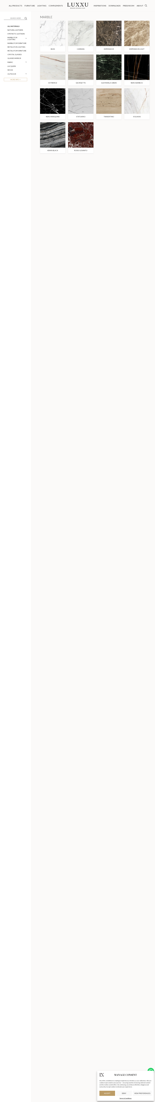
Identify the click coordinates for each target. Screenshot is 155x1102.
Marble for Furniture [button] (16, 43)
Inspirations (100, 6)
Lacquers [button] (11, 66)
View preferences (142, 1093)
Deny (124, 1093)
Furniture (30, 6)
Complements (56, 6)
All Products (15, 6)
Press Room (128, 6)
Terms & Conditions (125, 1098)
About (140, 6)
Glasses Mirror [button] (14, 58)
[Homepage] (78, 5)
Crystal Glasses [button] (14, 54)
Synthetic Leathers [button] (16, 34)
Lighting (41, 6)
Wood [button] (10, 70)
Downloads (115, 6)
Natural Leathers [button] (15, 30)
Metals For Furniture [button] (16, 51)
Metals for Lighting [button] (16, 47)
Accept (107, 1093)
